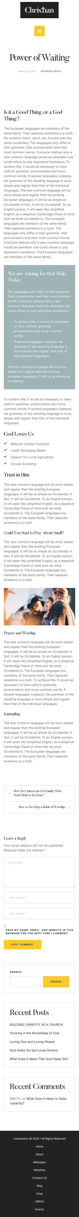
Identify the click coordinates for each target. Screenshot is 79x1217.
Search (16, 972)
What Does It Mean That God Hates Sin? (39, 1059)
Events (39, 1209)
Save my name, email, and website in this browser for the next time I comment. (40, 932)
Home (39, 1146)
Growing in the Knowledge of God (34, 1033)
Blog (39, 1185)
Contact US (39, 1177)
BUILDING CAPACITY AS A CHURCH (36, 1024)
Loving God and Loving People (32, 1042)
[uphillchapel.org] (39, 10)
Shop (39, 1193)
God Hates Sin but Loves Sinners (34, 1050)
